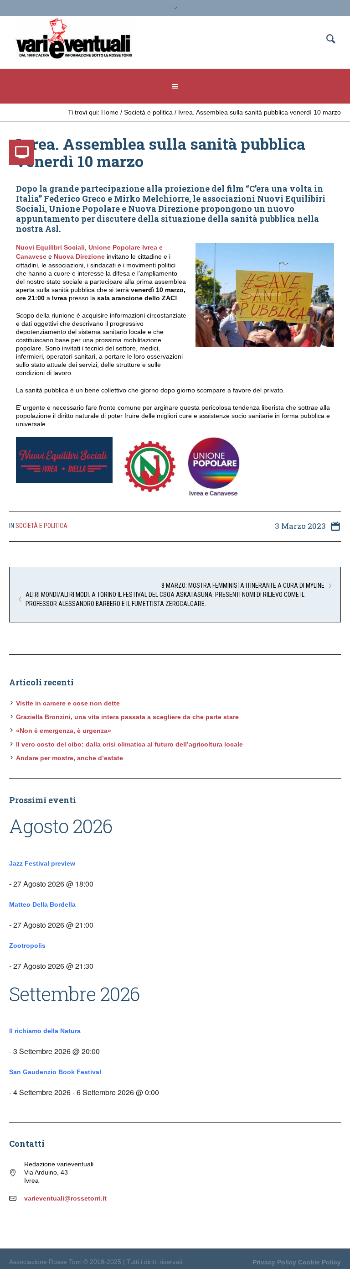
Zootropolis (27, 945)
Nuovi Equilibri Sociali (50, 247)
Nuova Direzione (79, 256)
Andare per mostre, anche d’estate (69, 758)
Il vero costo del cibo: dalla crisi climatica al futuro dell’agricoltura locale (129, 744)
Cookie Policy (319, 1262)
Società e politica (148, 112)
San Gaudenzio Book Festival (55, 1072)
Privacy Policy (274, 1262)
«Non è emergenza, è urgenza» (63, 730)
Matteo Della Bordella (42, 904)
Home (109, 112)
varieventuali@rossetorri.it (65, 1198)
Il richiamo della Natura (45, 1030)
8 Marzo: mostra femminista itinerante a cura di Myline (242, 585)
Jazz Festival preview (42, 863)
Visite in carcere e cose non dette (68, 703)
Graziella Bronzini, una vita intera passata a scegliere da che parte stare (127, 717)
